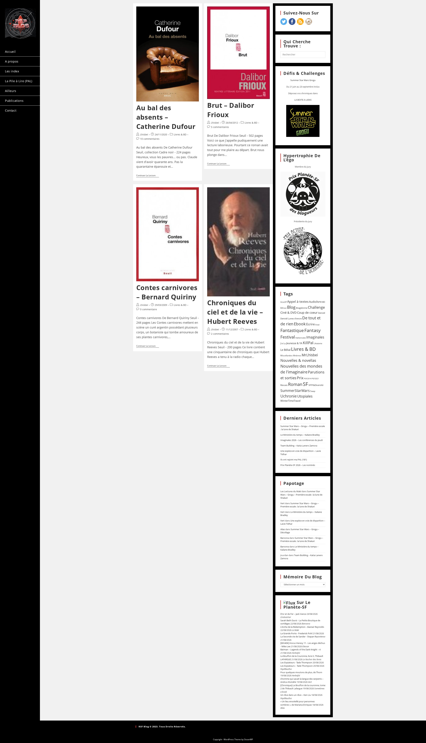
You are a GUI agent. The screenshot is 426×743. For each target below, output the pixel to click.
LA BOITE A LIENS (303, 99)
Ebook (300, 324)
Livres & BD (180, 134)
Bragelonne (301, 307)
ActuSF (283, 302)
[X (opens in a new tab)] (9, 124)
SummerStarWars (295, 390)
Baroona (284, 537)
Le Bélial (285, 350)
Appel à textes (298, 301)
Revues (284, 385)
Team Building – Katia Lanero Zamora (298, 445)
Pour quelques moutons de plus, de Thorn (301, 672)
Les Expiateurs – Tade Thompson (296, 665)
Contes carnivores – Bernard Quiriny (167, 292)
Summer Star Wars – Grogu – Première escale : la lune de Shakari (301, 494)
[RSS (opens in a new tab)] (9, 130)
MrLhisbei (310, 355)
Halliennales (300, 337)
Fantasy (312, 330)
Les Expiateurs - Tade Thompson (296, 662)
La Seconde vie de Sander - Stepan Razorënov (302, 636)
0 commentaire (148, 309)
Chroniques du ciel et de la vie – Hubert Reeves (235, 312)
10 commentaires (149, 138)
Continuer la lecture (147, 175)
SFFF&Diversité (316, 385)
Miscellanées (286, 355)
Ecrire (310, 324)
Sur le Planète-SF (297, 604)
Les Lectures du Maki (290, 491)
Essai (317, 324)
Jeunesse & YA (294, 343)
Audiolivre (315, 302)
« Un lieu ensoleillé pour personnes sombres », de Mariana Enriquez (297, 703)
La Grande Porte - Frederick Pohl (296, 633)
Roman (295, 384)
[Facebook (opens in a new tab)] (18, 124)
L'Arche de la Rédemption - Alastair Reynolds (302, 626)
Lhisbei (144, 134)
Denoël (321, 312)
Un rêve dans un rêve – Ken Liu (295, 694)
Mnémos (297, 355)
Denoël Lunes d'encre (291, 318)
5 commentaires (220, 127)
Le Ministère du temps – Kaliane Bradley (300, 434)
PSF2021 (315, 378)
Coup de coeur (307, 312)
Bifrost (283, 308)
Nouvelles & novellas (298, 360)
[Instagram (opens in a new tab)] (27, 124)
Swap (312, 391)
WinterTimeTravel (290, 400)
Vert (282, 503)
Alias (282, 529)
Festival (287, 337)
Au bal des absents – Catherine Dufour (166, 117)
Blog (291, 307)
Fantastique (292, 330)
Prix (300, 377)
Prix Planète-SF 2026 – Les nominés (297, 465)
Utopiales (305, 396)
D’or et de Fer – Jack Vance (293, 613)
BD (323, 301)
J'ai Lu (283, 343)
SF (305, 384)
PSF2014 (307, 378)
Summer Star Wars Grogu (303, 80)
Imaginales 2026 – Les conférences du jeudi (301, 440)
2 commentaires (220, 333)
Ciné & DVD (288, 313)
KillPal (308, 342)
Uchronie (288, 396)
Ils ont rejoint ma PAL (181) (293, 459)
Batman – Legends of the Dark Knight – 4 (300, 649)
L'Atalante (318, 343)
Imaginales (315, 337)
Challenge (316, 307)
